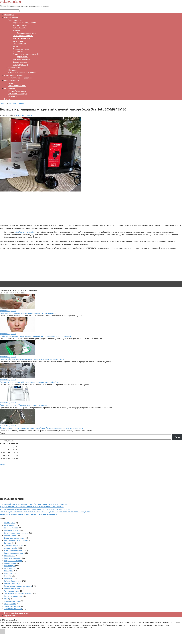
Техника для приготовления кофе (26, 54)
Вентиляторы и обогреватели (19, 78)
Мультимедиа (9, 88)
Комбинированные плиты (23, 36)
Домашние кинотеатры (17, 94)
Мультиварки (18, 41)
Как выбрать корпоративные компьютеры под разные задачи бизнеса (28, 514)
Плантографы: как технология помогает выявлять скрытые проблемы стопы (32, 359)
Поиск (2, 433)
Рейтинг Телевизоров (17, 91)
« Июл (2, 464)
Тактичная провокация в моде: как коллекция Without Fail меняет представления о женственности (41, 428)
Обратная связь (10, 616)
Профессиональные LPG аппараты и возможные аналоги (23, 405)
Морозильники (18, 52)
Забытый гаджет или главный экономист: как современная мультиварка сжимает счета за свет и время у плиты (45, 512)
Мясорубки (17, 46)
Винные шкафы (14, 67)
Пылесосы (12, 70)
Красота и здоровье (12, 81)
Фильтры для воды (20, 65)
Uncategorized (9, 523)
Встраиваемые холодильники (24, 23)
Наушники (12, 96)
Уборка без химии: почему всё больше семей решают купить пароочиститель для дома (35, 509)
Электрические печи (21, 62)
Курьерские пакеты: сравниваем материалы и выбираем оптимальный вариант (32, 507)
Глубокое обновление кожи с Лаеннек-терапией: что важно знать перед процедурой (35, 336)
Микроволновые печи (21, 38)
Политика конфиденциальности (16, 613)
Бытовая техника (11, 17)
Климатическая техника (13, 75)
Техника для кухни (15, 20)
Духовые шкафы (19, 28)
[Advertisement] (63, 207)
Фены (10, 83)
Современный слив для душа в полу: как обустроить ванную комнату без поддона (33, 504)
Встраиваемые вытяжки (26, 33)
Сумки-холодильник (21, 49)
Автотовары (9, 15)
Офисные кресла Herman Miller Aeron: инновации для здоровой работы (29, 382)
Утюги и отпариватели (17, 86)
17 (1, 455)
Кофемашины (22, 57)
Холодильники (10, 604)
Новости (7, 99)
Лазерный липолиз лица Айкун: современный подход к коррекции (28, 313)
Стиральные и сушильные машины (22, 73)
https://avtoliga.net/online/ (25, 232)
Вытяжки (16, 30)
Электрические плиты (21, 59)
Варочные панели (20, 25)
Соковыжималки (19, 44)
